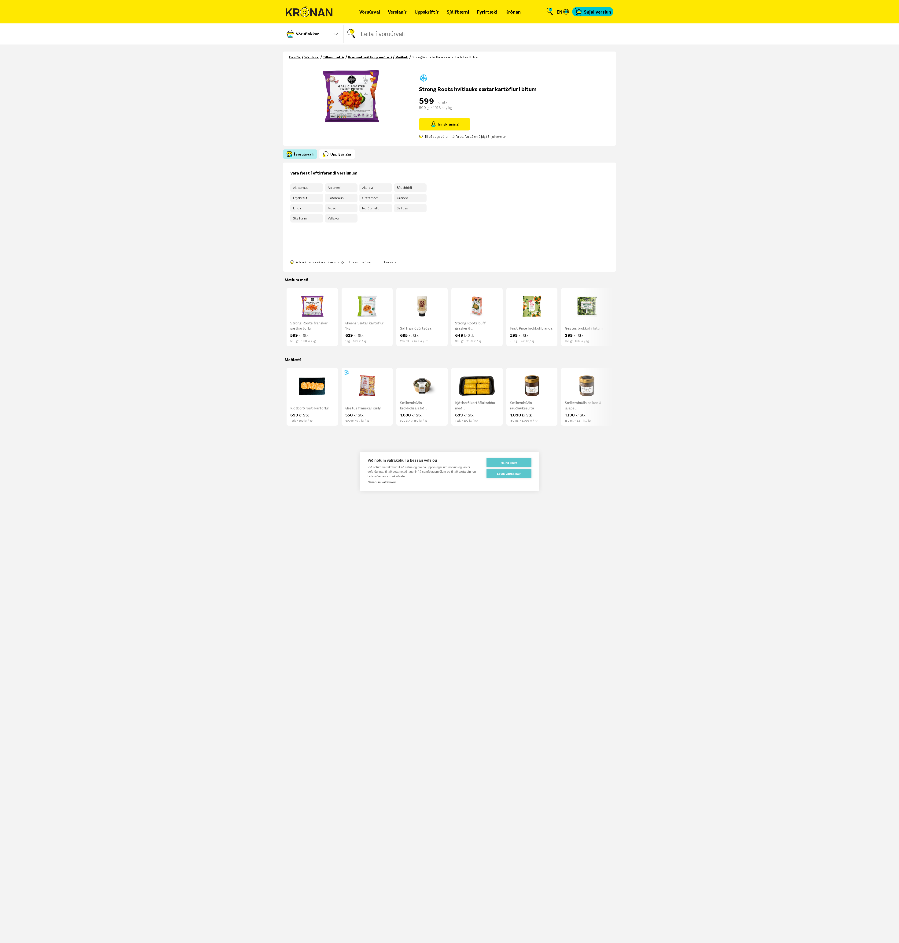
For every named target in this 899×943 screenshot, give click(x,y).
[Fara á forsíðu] (309, 12)
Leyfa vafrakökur (509, 473)
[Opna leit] (549, 12)
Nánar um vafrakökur (382, 482)
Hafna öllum (509, 462)
